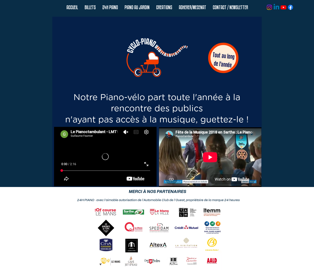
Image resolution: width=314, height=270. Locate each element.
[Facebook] (290, 7)
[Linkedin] (276, 7)
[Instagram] (269, 7)
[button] (110, 7)
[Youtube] (283, 7)
